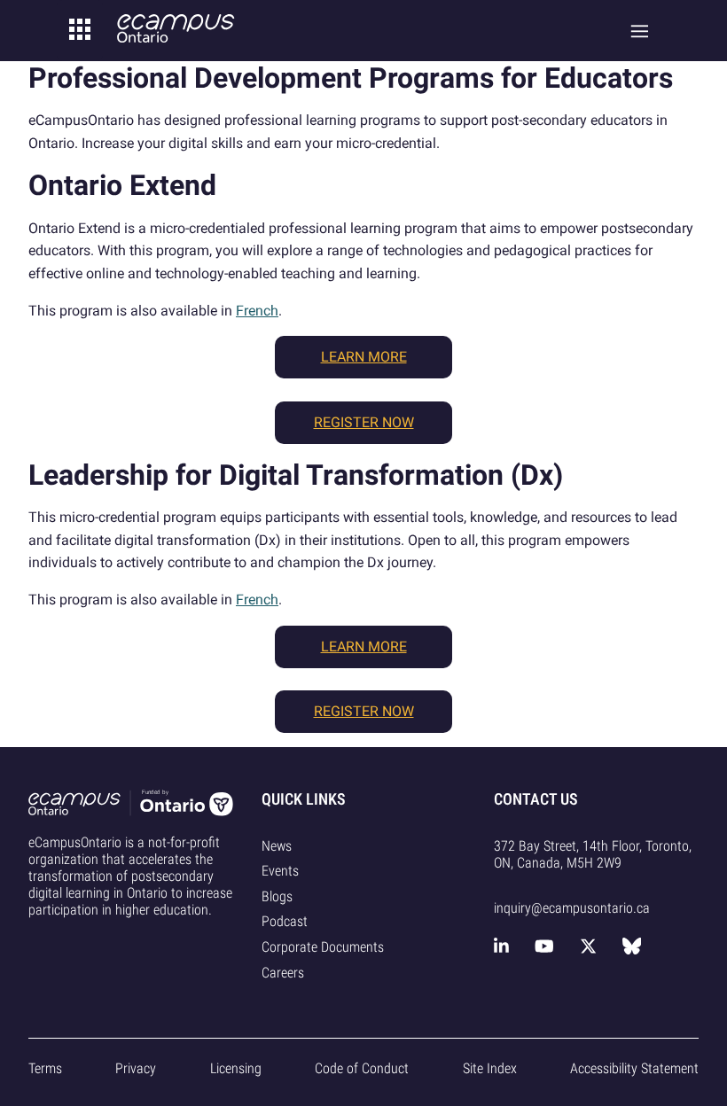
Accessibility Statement (634, 1068)
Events (280, 870)
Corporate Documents (323, 947)
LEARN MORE (364, 356)
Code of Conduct (362, 1068)
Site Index (490, 1068)
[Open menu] (640, 31)
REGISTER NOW (364, 422)
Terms (45, 1068)
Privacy (135, 1068)
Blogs (277, 896)
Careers (283, 972)
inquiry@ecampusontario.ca (572, 908)
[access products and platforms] (80, 30)
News (277, 845)
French (257, 310)
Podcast (285, 921)
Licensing (236, 1068)
